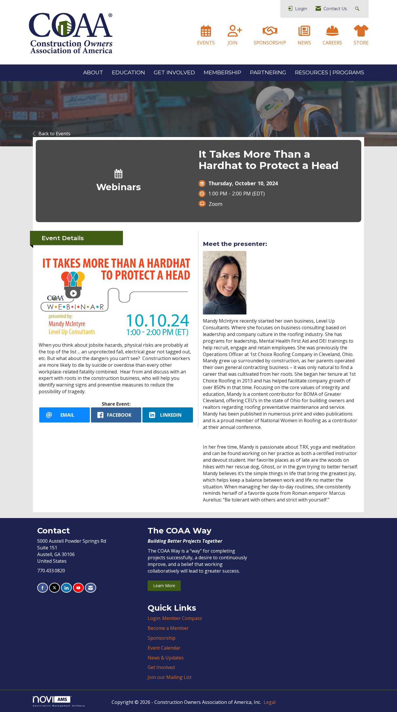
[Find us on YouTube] (78, 588)
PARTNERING (268, 72)
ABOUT (93, 72)
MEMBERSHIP (222, 72)
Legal (270, 702)
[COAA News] (304, 33)
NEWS (304, 42)
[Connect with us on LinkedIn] (66, 588)
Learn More (164, 585)
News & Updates (166, 658)
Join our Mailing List (170, 677)
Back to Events (54, 133)
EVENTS (206, 42)
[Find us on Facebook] (42, 588)
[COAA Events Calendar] (206, 33)
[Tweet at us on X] (54, 588)
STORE (361, 42)
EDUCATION (128, 72)
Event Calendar (164, 648)
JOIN (233, 42)
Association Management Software (59, 705)
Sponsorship (162, 638)
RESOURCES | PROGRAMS (329, 72)
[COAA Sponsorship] (270, 33)
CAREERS (332, 42)
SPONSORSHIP (270, 42)
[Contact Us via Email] (90, 588)
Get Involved (161, 667)
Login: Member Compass (175, 618)
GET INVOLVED (174, 72)
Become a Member (168, 628)
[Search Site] (358, 9)
